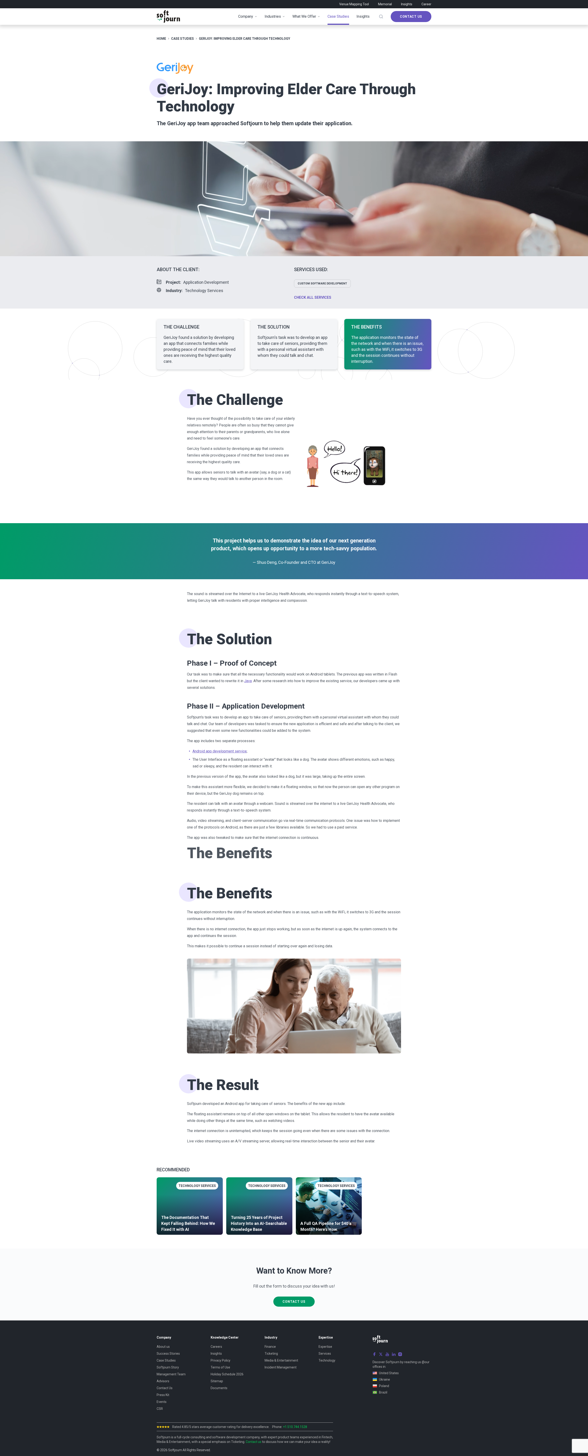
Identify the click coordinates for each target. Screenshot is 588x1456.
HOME (161, 38)
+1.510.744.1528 (295, 1427)
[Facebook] (374, 1354)
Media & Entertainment (281, 1360)
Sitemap (217, 1381)
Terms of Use (220, 1367)
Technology (327, 1360)
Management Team (171, 1374)
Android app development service (219, 751)
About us (163, 1346)
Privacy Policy (220, 1360)
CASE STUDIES (182, 38)
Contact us (253, 1442)
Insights (406, 4)
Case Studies (166, 1360)
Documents (219, 1388)
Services (325, 1353)
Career (426, 4)
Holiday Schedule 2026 (227, 1374)
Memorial (385, 4)
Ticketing (271, 1353)
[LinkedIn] (394, 1354)
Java (248, 681)
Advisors (163, 1381)
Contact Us (411, 16)
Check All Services (312, 297)
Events (162, 1402)
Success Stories (168, 1353)
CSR (160, 1409)
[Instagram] (400, 1354)
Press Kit (163, 1395)
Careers (216, 1346)
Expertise (325, 1346)
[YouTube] (387, 1354)
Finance (270, 1346)
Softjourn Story (168, 1367)
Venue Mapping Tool (354, 4)
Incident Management (281, 1367)
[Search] (381, 16)
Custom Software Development (322, 283)
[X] (381, 1354)
